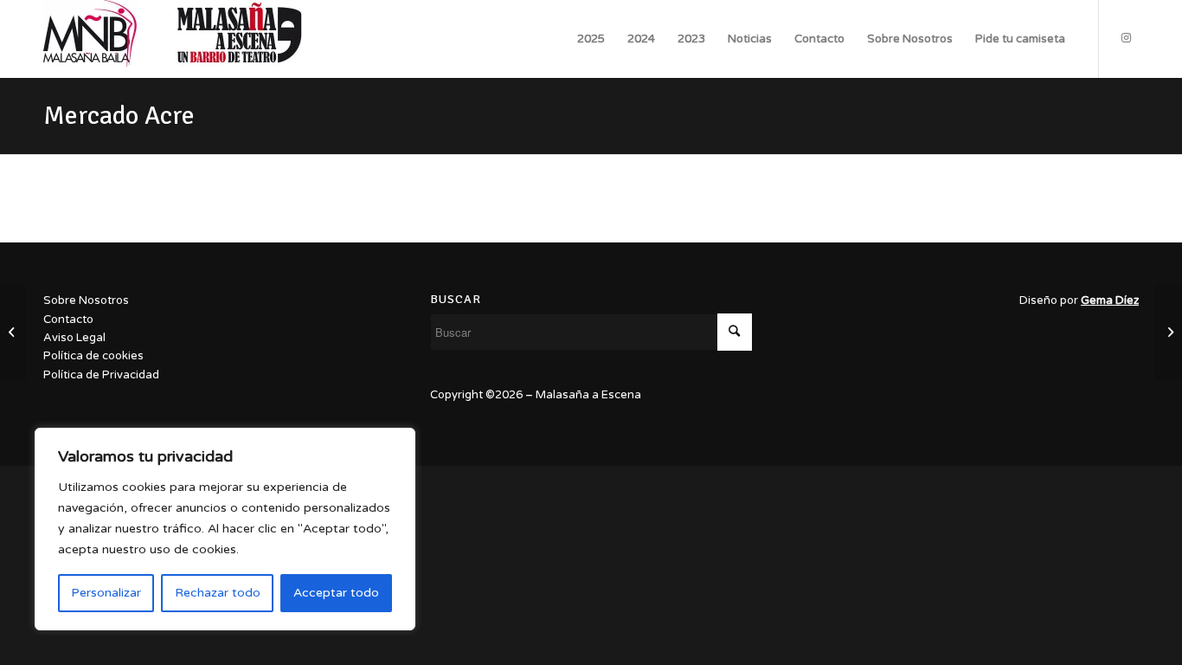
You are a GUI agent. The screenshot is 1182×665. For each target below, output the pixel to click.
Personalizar (106, 592)
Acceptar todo (336, 592)
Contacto (68, 319)
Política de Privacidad (101, 375)
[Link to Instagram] (1126, 38)
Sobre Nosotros (86, 300)
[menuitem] (591, 39)
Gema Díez (1110, 300)
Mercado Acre (119, 116)
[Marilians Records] (13, 332)
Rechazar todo (217, 592)
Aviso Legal (74, 338)
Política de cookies (93, 356)
